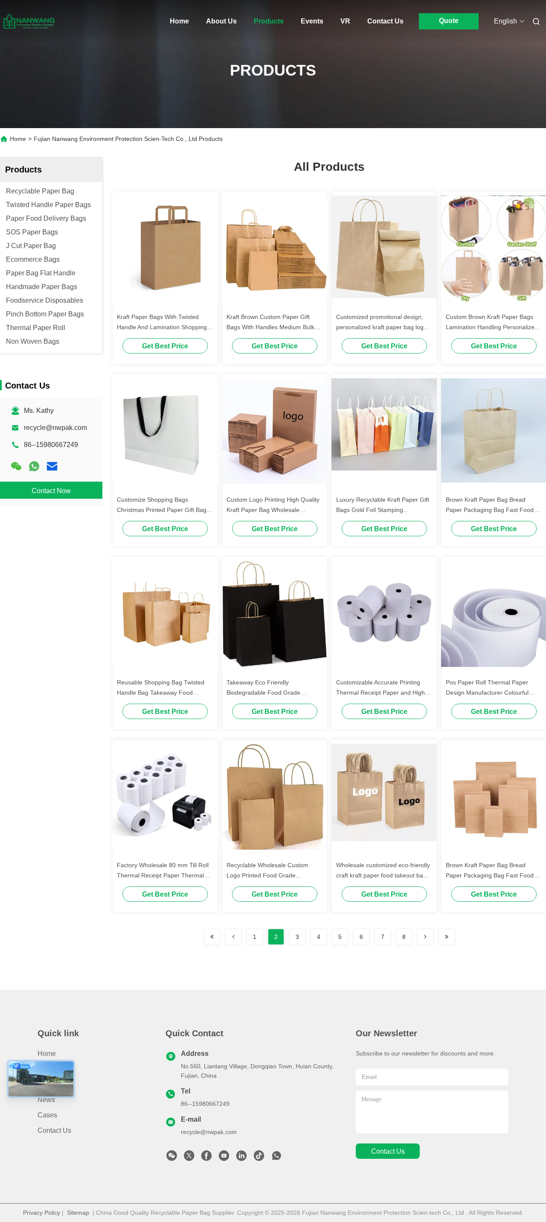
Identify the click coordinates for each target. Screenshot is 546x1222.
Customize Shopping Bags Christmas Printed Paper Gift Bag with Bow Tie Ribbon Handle (161, 509)
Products (269, 21)
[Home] (29, 21)
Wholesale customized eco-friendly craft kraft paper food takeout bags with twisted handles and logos (383, 875)
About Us (221, 21)
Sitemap (78, 1212)
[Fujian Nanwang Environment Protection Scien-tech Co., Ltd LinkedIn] (241, 1158)
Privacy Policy (41, 1212)
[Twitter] (189, 1158)
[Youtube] (224, 1158)
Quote (449, 20)
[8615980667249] (276, 1158)
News (46, 1099)
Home (179, 21)
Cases (47, 1115)
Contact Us (385, 21)
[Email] (52, 466)
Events (312, 21)
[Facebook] (206, 1158)
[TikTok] (259, 1158)
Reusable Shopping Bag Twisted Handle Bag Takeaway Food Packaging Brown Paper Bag (160, 692)
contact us (388, 1151)
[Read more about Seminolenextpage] (212, 936)
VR (345, 21)
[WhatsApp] (34, 466)
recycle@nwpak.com (55, 427)
